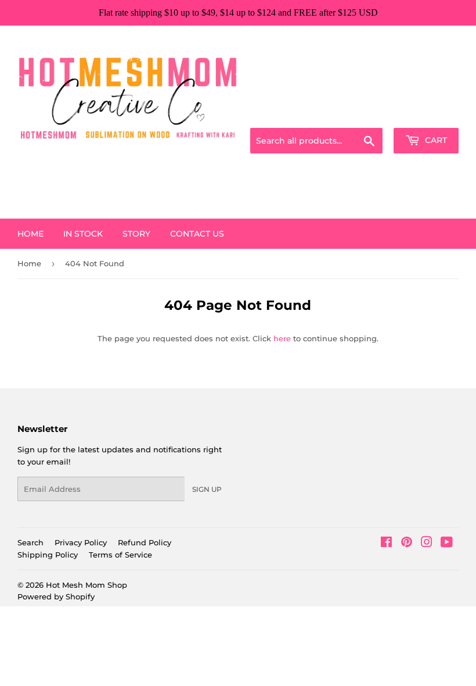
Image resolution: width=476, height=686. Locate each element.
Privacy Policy (81, 542)
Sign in (366, 114)
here (282, 338)
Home (30, 233)
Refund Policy (144, 542)
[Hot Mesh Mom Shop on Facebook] (386, 543)
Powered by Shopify (56, 596)
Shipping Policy (47, 554)
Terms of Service (120, 554)
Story (136, 233)
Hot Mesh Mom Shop (86, 584)
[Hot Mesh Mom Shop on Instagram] (426, 543)
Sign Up (207, 489)
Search (30, 542)
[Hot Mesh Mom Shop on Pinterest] (407, 543)
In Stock (83, 233)
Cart (435, 140)
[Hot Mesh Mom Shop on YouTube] (447, 543)
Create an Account (427, 114)
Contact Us (197, 233)
